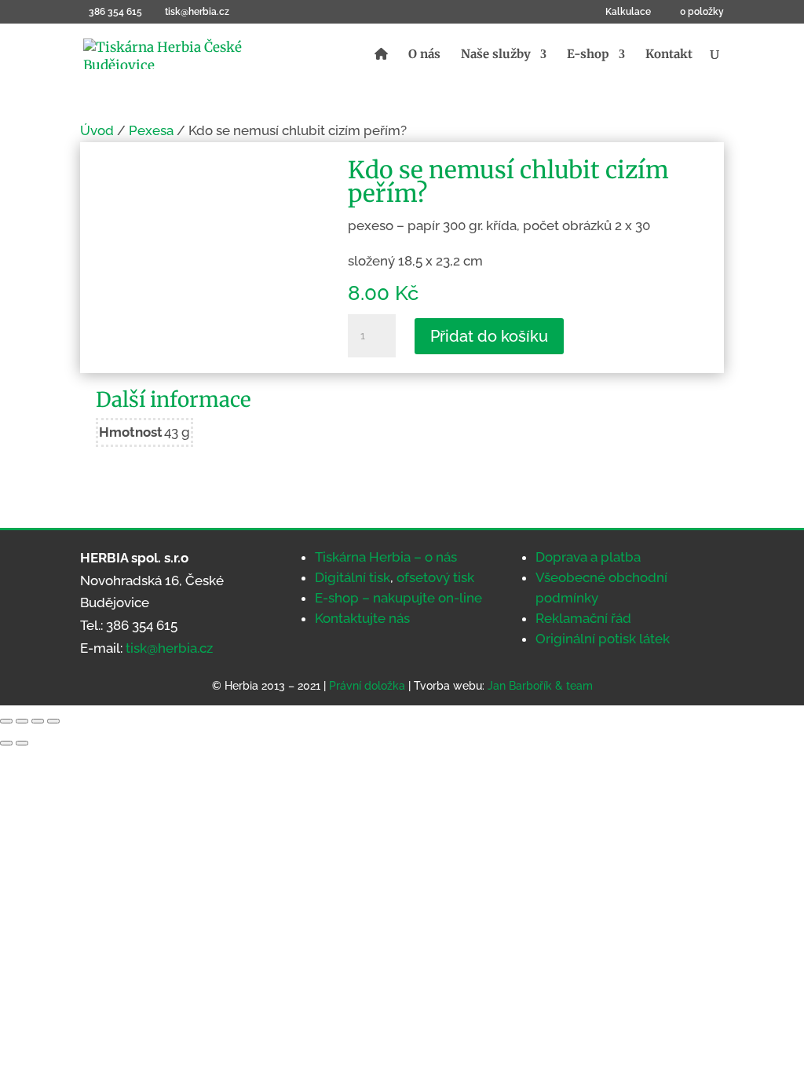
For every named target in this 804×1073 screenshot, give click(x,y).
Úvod (97, 130)
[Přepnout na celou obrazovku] (22, 721)
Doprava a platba (588, 557)
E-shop (588, 55)
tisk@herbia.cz (169, 648)
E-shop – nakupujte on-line (398, 598)
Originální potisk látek (602, 638)
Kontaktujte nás (362, 618)
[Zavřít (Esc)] (53, 721)
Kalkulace (628, 12)
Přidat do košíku (489, 336)
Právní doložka (367, 685)
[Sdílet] (37, 721)
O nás (424, 55)
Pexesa (151, 130)
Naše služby (496, 55)
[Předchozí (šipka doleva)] (6, 743)
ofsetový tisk (435, 577)
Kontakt (669, 55)
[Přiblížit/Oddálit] (6, 721)
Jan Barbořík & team (540, 685)
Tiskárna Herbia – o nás (386, 557)
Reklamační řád (583, 618)
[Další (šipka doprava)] (22, 743)
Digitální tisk (352, 577)
